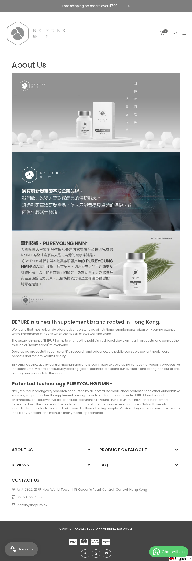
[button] (180, 558)
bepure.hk (94, 528)
